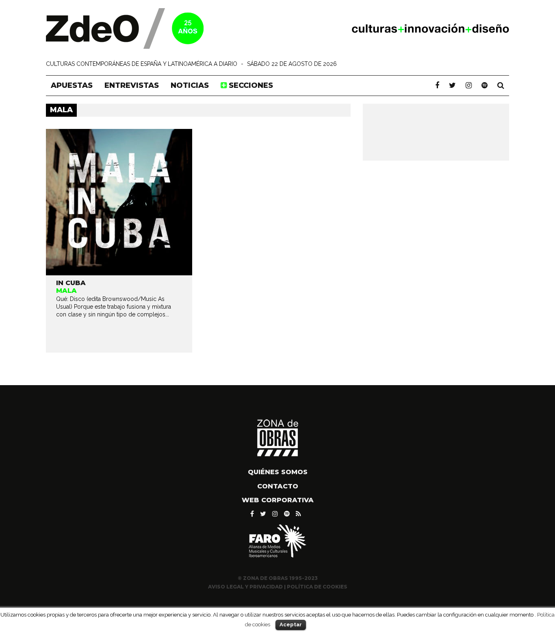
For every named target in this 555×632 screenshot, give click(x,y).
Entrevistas (131, 85)
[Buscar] (500, 85)
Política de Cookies (317, 587)
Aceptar (291, 624)
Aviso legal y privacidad (245, 587)
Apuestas (72, 85)
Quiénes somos (278, 472)
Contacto (277, 486)
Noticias (190, 85)
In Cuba (71, 283)
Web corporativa (278, 500)
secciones (250, 85)
